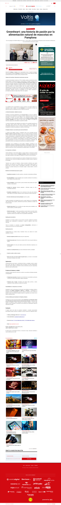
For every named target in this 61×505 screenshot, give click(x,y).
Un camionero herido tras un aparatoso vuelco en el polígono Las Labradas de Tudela (47, 194)
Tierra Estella (20, 9)
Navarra (24, 9)
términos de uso (12, 458)
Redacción (10, 67)
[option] (30, 6)
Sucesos (38, 9)
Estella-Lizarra (15, 9)
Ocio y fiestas (34, 9)
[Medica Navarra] (18, 492)
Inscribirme (29, 458)
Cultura (27, 9)
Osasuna (41, 9)
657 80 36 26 (23, 314)
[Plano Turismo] (34, 492)
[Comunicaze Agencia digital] (30, 471)
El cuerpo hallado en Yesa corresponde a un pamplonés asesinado (46, 206)
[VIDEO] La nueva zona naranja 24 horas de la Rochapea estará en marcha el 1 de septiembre (47, 201)
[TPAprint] (42, 492)
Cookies (27, 467)
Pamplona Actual (30, 28)
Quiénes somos (28, 465)
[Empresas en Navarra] (11, 492)
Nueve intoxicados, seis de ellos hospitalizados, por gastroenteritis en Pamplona (46, 197)
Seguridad (30, 467)
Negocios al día (45, 9)
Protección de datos (35, 467)
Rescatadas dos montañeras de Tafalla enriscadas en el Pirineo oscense (46, 203)
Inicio (24, 465)
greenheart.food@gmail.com (19, 316)
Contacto (32, 465)
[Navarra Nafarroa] (30, 495)
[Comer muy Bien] (26, 492)
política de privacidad (18, 458)
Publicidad (35, 465)
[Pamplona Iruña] (49, 492)
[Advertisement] (47, 166)
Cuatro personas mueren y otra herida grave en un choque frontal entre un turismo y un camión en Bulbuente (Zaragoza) (47, 186)
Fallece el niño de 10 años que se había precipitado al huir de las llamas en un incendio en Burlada (47, 192)
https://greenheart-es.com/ (14, 323)
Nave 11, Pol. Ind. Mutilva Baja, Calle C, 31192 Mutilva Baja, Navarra (23, 320)
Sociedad (30, 9)
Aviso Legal (23, 467)
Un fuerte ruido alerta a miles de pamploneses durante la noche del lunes (47, 189)
